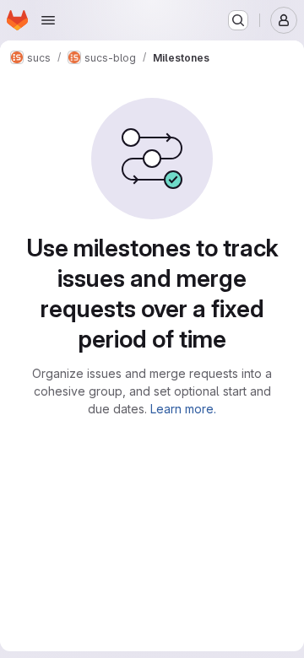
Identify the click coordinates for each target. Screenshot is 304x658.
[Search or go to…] (238, 20)
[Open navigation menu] (48, 20)
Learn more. (183, 409)
